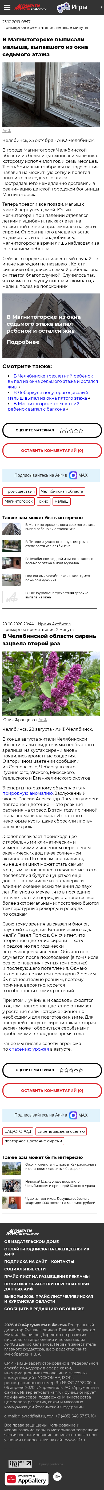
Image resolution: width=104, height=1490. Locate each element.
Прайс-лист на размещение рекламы (47, 1276)
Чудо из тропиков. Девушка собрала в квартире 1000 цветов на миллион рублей (60, 1201)
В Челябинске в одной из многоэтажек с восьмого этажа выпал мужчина (59, 561)
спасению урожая (29, 1049)
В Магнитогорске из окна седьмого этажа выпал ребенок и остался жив (44, 324)
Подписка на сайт (25, 1261)
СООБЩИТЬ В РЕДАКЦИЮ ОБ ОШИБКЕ (44, 1308)
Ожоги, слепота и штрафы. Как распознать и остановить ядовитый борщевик (60, 1166)
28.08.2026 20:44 (18, 624)
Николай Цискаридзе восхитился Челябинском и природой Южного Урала (60, 1183)
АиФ (6, 130)
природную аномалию (27, 793)
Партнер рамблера (50, 1464)
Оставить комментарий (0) (52, 450)
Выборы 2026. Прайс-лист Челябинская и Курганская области (48, 1299)
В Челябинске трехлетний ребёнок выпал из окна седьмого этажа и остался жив (53, 382)
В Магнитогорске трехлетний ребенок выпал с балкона (43, 406)
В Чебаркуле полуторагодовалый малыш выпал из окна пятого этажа (48, 395)
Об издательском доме (31, 1241)
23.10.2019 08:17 (16, 21)
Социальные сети (25, 1269)
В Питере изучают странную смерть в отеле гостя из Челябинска (56, 544)
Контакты (62, 1261)
